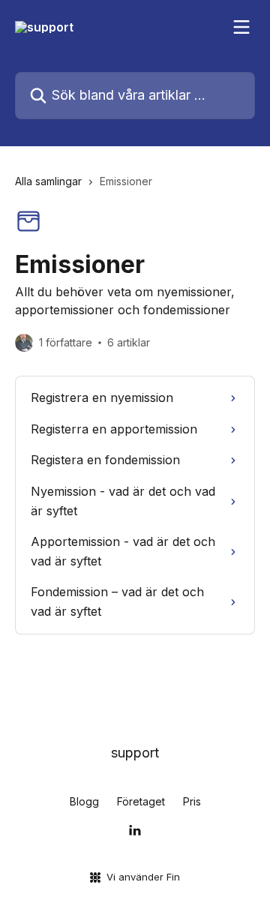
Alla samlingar (48, 181)
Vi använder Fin (143, 877)
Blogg (84, 801)
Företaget (141, 801)
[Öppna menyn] (241, 27)
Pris (192, 801)
